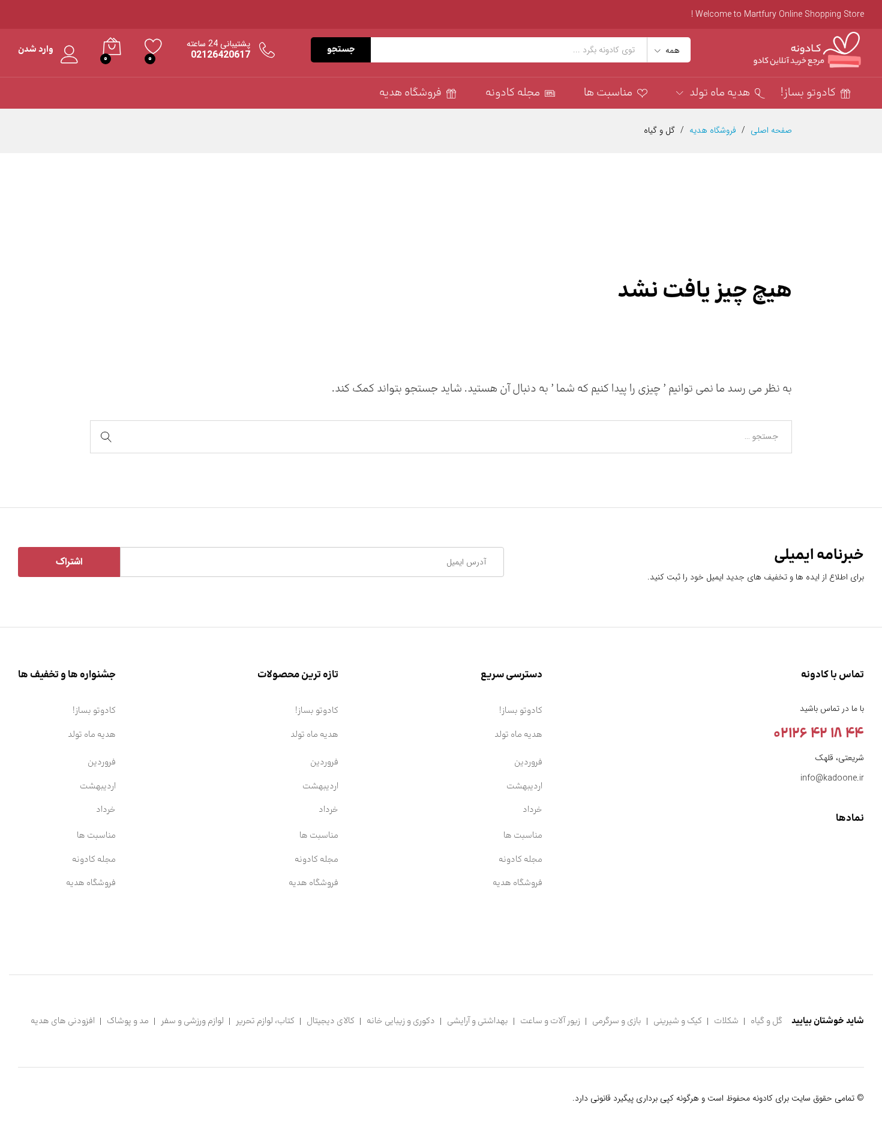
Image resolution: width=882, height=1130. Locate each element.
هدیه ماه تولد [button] (719, 93)
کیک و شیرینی (677, 1021)
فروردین (528, 762)
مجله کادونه (512, 93)
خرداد (532, 809)
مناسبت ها (608, 93)
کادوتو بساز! (808, 93)
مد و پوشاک (128, 1021)
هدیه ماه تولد (518, 734)
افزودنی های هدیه (63, 1021)
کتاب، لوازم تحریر (265, 1021)
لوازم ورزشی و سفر (192, 1021)
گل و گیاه (766, 1021)
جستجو (341, 49)
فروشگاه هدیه (410, 93)
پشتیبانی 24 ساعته (218, 44)
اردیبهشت (524, 786)
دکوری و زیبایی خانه (401, 1021)
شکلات (726, 1021)
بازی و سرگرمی (616, 1021)
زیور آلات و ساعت (550, 1021)
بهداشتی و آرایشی (477, 1021)
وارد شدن (35, 50)
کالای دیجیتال (331, 1021)
